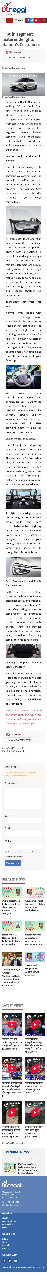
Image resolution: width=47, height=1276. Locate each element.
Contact (5, 1227)
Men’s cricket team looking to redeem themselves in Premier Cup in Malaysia (11, 907)
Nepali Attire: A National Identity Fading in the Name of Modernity (11, 939)
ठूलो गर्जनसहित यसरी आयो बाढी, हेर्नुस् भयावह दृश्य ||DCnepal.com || (34, 1132)
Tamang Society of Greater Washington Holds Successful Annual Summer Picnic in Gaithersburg (11, 978)
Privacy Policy (7, 1224)
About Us (5, 1218)
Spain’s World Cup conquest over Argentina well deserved (33, 970)
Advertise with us (9, 1221)
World (4, 1242)
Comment (11, 783)
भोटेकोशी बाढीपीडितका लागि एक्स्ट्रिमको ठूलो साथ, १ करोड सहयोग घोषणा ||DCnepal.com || (12, 1089)
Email (8, 828)
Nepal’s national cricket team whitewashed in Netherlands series (34, 939)
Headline (5, 1248)
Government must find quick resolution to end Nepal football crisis (35, 905)
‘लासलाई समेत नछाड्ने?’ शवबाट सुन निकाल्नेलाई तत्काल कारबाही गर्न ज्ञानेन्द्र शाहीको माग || (33, 1045)
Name (8, 816)
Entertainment (8, 1245)
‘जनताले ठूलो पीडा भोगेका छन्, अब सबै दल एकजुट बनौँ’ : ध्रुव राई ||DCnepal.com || (12, 1044)
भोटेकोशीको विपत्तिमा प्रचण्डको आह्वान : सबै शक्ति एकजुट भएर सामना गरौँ (34, 1088)
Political (5, 1239)
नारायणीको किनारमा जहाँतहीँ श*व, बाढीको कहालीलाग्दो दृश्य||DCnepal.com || (11, 1132)
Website (9, 841)
